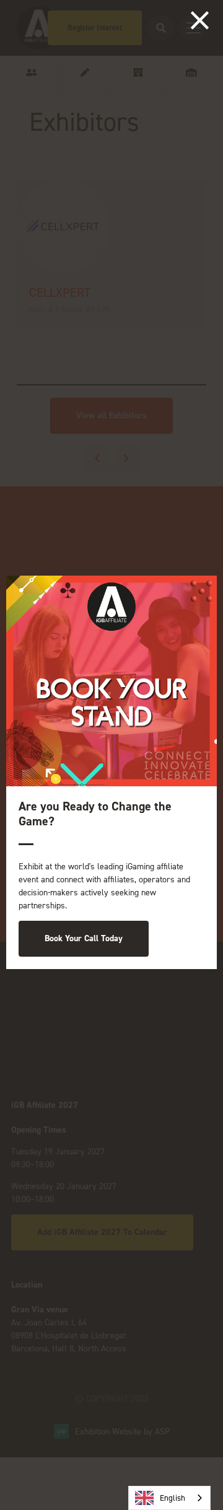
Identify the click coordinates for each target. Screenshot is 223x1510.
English (172, 1498)
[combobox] (169, 1498)
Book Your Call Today (84, 938)
